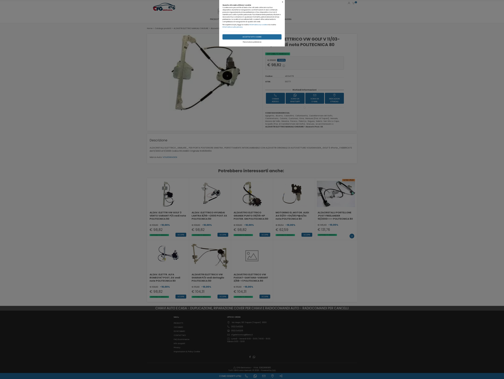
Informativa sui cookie (258, 24)
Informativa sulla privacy (232, 27)
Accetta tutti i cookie (252, 37)
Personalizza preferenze (252, 42)
